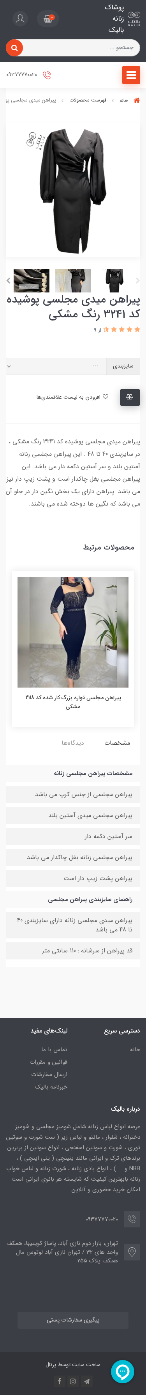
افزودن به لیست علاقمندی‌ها (69, 397)
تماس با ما (54, 1049)
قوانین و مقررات (48, 1062)
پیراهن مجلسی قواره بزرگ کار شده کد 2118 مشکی (73, 702)
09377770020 (22, 75)
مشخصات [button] (117, 743)
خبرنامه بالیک (51, 1087)
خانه (135, 1049)
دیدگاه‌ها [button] (73, 743)
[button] (48, 18)
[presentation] (137, 281)
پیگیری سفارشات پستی (73, 1320)
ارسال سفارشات (49, 1074)
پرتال (51, 1364)
